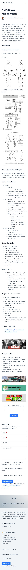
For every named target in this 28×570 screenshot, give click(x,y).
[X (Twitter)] (15, 498)
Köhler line (5, 543)
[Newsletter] (14, 344)
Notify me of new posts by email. (13, 475)
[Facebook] (12, 498)
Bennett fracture (6, 541)
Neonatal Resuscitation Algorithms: (12, 371)
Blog (8, 549)
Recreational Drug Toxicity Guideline (12, 369)
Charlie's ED (7, 2)
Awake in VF (5, 535)
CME (3, 19)
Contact (13, 549)
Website (5, 442)
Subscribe (6, 563)
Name (5, 432)
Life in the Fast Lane (9, 532)
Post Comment (7, 481)
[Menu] (25, 2)
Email (5, 437)
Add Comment (7, 448)
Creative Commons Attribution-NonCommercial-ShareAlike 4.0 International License (14, 516)
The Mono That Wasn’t (8, 537)
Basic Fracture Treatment (9, 539)
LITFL (4, 505)
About (3, 549)
